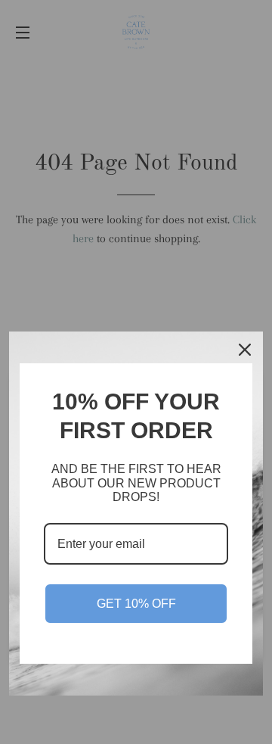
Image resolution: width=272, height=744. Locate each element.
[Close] (245, 350)
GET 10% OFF (136, 603)
